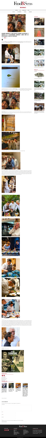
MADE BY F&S (17, 10)
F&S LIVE (28, 10)
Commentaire (3, 404)
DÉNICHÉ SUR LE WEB (24, 10)
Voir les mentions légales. (26, 437)
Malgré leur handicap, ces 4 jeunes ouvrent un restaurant (39, 26)
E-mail (2, 414)
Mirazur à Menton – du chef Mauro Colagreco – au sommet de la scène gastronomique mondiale (18, 390)
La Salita (11, 41)
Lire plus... (39, 433)
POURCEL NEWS (15, 434)
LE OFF (20, 10)
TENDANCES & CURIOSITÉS (16, 433)
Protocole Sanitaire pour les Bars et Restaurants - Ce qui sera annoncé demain (39, 38)
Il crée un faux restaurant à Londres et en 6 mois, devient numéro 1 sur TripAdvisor (39, 100)
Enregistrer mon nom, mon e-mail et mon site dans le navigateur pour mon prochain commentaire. (12, 420)
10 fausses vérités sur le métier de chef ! (38, 78)
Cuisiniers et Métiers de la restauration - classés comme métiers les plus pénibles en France (39, 67)
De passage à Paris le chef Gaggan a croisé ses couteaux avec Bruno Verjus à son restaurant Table (11, 390)
